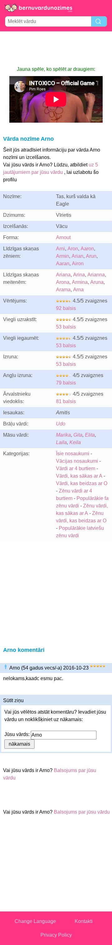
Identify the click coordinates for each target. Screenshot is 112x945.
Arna (78, 289)
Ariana (63, 274)
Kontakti (84, 921)
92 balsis (66, 308)
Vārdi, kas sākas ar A (79, 476)
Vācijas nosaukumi (77, 461)
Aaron (87, 248)
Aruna (97, 282)
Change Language (35, 921)
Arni (60, 248)
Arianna (96, 274)
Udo (60, 423)
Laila (61, 442)
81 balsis (66, 401)
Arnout (63, 237)
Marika (63, 435)
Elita (90, 435)
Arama (63, 289)
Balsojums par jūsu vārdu (82, 812)
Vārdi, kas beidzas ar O (81, 483)
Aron (73, 248)
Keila (75, 442)
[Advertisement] (56, 48)
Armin (62, 256)
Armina (80, 282)
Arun (91, 256)
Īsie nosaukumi (72, 453)
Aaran (62, 263)
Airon (78, 263)
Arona (62, 282)
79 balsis (66, 382)
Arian (77, 256)
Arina (79, 274)
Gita (77, 435)
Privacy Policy (56, 935)
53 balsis (66, 326)
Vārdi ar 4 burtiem (75, 468)
